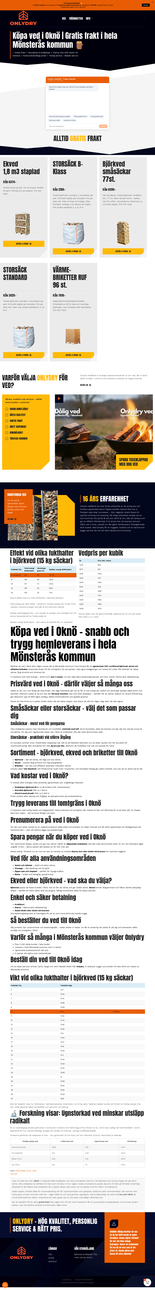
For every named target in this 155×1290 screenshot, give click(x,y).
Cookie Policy (67, 1279)
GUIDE (51, 1258)
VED (64, 18)
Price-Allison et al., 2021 (26, 1171)
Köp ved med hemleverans (83, 1279)
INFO (88, 18)
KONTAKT (52, 1261)
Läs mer (13, 1174)
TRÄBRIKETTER (76, 18)
